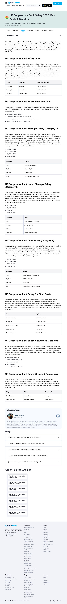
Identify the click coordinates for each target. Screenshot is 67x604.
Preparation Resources (29, 579)
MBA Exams (27, 534)
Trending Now (27, 577)
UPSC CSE (45, 546)
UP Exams (26, 551)
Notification (30, 30)
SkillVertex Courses (28, 572)
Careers (45, 579)
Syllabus (37, 30)
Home (7, 23)
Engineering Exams (28, 548)
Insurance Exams (28, 582)
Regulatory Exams (28, 585)
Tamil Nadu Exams (28, 541)
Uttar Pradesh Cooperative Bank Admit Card (17, 513)
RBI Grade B (46, 543)
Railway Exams (27, 536)
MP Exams (26, 562)
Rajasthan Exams (28, 553)
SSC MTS (7, 585)
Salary (23, 30)
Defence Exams (27, 563)
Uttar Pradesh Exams (29, 594)
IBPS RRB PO (46, 534)
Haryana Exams (27, 558)
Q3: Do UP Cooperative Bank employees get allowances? (33, 449)
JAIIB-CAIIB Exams (28, 537)
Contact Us (45, 580)
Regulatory (26, 531)
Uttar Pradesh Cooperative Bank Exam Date (17, 507)
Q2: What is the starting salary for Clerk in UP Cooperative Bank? (33, 443)
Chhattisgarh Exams (29, 570)
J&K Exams (26, 549)
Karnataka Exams (28, 539)
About (44, 577)
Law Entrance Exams (29, 544)
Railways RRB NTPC (48, 541)
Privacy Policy (46, 582)
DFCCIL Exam (46, 549)
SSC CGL (45, 537)
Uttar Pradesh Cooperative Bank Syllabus (17, 501)
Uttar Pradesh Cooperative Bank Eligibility (17, 476)
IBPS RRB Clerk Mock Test (11, 579)
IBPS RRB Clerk (46, 536)
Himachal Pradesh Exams (30, 568)
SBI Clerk (45, 531)
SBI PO (44, 527)
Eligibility (8, 30)
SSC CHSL (45, 539)
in (58, 416)
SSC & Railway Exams (29, 584)
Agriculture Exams (28, 546)
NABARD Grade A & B (48, 544)
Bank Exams (27, 580)
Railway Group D (47, 551)
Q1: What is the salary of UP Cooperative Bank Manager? (33, 437)
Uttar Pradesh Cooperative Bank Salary (36, 23)
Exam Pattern (16, 30)
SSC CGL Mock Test (9, 577)
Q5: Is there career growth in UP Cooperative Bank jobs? (33, 462)
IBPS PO (45, 529)
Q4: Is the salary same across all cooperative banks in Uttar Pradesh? (33, 456)
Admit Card (51, 30)
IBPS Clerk (45, 532)
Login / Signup (57, 3)
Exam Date (44, 30)
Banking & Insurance (29, 527)
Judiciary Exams (28, 543)
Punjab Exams (27, 556)
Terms (44, 584)
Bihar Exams (27, 560)
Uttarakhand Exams (28, 555)
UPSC (25, 532)
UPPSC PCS (46, 548)
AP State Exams (27, 567)
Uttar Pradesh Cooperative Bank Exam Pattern (17, 482)
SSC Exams (26, 529)
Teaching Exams (28, 565)
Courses (8, 5)
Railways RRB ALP (9, 587)
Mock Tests (15, 5)
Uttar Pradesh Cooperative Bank (18, 23)
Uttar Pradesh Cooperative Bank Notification (17, 494)
